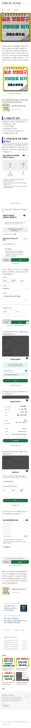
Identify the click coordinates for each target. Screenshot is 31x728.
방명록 (16, 10)
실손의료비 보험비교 (10, 606)
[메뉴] (27, 3)
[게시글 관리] (11, 630)
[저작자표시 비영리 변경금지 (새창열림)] (22, 630)
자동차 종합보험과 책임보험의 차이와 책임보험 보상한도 (11, 650)
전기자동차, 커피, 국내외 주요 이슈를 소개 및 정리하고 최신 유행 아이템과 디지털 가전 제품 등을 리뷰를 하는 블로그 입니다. (12, 699)
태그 (8, 10)
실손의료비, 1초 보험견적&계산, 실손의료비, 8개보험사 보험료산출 (15, 621)
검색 (23, 3)
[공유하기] (8, 630)
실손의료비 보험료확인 (11, 618)
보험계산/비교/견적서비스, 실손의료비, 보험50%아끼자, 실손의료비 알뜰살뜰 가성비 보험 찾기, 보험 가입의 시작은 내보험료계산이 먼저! (10, 609)
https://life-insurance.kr (11, 615)
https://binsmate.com (10, 603)
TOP (27, 722)
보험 (5, 637)
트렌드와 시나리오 (11, 3)
